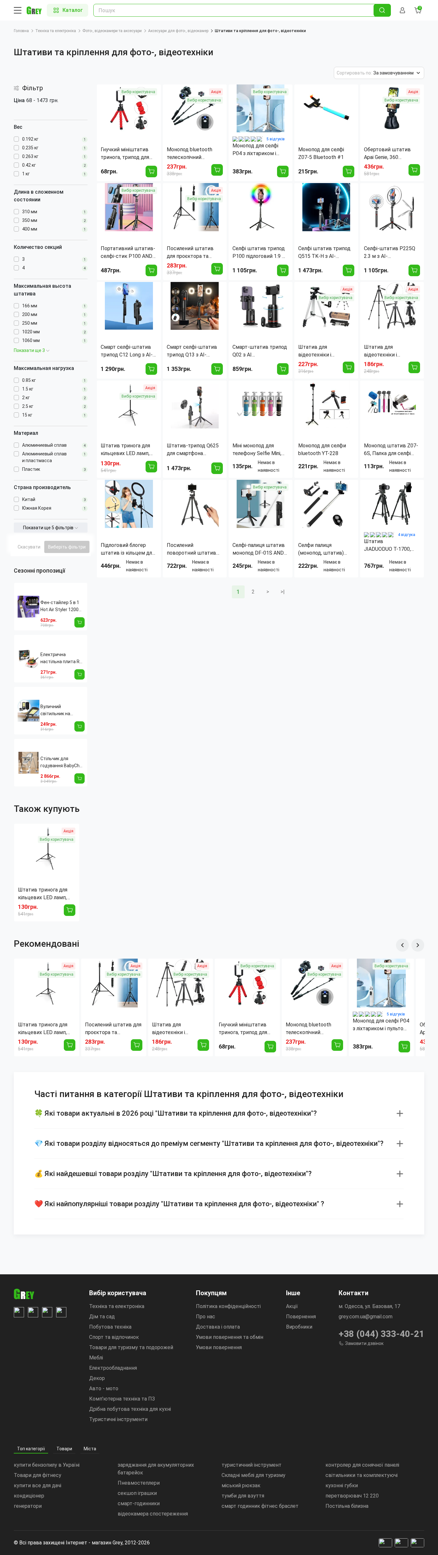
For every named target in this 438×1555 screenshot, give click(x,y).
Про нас (205, 1316)
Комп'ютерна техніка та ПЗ (122, 1399)
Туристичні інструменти (118, 1419)
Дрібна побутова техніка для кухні (130, 1409)
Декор (97, 1378)
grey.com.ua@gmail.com (365, 1316)
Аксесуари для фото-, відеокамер (178, 31)
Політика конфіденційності (228, 1306)
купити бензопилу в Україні (47, 1465)
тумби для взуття (243, 1496)
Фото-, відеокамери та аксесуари (112, 31)
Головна (21, 31)
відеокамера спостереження (153, 1514)
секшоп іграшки (137, 1493)
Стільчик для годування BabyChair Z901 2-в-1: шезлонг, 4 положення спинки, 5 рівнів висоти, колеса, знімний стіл (62, 762)
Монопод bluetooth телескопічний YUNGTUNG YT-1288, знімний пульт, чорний (312, 1029)
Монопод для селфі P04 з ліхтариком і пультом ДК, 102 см (381, 1025)
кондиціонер (29, 1496)
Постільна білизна (346, 1506)
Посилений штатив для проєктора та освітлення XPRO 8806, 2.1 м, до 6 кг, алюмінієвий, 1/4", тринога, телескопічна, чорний (113, 1029)
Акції (292, 1306)
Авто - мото (103, 1388)
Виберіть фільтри (67, 546)
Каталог (73, 10)
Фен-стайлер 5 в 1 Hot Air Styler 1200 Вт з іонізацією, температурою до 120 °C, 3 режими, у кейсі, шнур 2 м (60, 606)
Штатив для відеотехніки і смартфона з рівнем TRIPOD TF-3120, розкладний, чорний (176, 1029)
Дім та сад (102, 1316)
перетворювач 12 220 (352, 1496)
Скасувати (29, 546)
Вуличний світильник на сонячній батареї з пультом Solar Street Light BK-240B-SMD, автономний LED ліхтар (62, 710)
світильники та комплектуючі (361, 1475)
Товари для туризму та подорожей (131, 1347)
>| (283, 592)
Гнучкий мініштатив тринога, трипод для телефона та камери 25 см (247, 1029)
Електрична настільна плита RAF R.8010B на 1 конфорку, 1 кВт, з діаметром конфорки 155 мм (62, 658)
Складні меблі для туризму (253, 1475)
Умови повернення (219, 1347)
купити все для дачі (37, 1485)
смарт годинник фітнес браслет (260, 1506)
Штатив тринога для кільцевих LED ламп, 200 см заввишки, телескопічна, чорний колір (43, 894)
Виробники (299, 1327)
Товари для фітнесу (37, 1475)
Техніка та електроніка (55, 31)
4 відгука (406, 534)
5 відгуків (275, 139)
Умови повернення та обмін (229, 1337)
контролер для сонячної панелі (362, 1465)
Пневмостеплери (139, 1483)
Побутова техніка (110, 1327)
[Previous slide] (402, 945)
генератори (28, 1506)
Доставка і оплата (218, 1327)
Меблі (96, 1358)
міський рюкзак (241, 1485)
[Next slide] (417, 945)
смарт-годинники (139, 1503)
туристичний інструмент (252, 1465)
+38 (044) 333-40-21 (381, 1334)
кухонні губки (341, 1485)
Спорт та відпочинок (114, 1337)
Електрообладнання (113, 1368)
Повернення (301, 1316)
